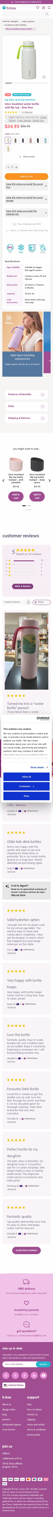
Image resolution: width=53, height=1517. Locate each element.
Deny (26, 796)
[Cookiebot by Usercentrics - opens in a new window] (37, 719)
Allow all (26, 776)
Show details (37, 767)
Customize (24, 786)
